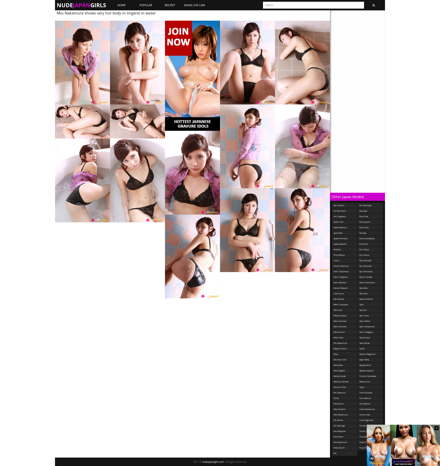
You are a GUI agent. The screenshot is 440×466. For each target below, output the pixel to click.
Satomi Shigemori (367, 354)
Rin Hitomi (338, 420)
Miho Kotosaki (340, 321)
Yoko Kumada (365, 392)
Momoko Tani (340, 359)
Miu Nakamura (340, 343)
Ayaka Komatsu (341, 238)
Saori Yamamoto (367, 326)
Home (121, 5)
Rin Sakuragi (339, 425)
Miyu (336, 354)
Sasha (362, 348)
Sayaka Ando (365, 365)
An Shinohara (340, 211)
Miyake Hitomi (340, 348)
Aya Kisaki (338, 233)
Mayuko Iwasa (340, 315)
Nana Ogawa (339, 370)
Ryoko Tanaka (365, 277)
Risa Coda (363, 216)
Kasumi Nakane (341, 288)
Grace (336, 260)
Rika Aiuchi (339, 403)
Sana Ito (363, 310)
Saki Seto (363, 293)
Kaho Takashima (341, 271)
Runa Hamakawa (367, 238)
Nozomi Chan (340, 387)
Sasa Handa (364, 343)
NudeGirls (81, 5)
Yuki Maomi (364, 403)
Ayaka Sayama (340, 244)
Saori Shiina (364, 321)
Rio (335, 453)
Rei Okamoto (340, 392)
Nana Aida (338, 365)
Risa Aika (363, 211)
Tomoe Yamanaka (367, 376)
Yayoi (361, 387)
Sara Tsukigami (366, 332)
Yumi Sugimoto (366, 420)
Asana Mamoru (340, 227)
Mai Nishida (339, 299)
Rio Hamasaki (365, 205)
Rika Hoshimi (339, 409)
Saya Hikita (364, 359)
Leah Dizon (339, 293)
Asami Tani (339, 222)
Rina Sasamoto (340, 442)
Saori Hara (364, 315)
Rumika (362, 233)
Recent (170, 5)
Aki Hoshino (339, 205)
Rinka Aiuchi (339, 447)
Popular (146, 5)
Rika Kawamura (341, 414)
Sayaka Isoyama (366, 370)
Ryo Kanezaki (365, 266)
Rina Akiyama (340, 431)
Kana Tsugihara (341, 277)
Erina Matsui (339, 255)
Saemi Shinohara (367, 282)
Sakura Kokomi (366, 299)
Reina (336, 398)
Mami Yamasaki (341, 304)
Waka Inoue (364, 381)
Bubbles (337, 249)
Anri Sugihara (340, 216)
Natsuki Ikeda (340, 376)
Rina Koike (338, 436)
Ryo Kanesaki (365, 260)
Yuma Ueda (364, 414)
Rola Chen (364, 227)
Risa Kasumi (364, 222)
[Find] (373, 5)
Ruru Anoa (364, 255)
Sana (361, 304)
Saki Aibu (363, 288)
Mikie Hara (338, 337)
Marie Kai (338, 310)
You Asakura (365, 398)
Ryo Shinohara (366, 271)
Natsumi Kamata (341, 381)
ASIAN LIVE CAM (194, 5)
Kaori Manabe (340, 282)
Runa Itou (363, 244)
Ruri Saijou (364, 249)
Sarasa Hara (364, 337)
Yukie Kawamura (367, 409)
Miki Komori (339, 332)
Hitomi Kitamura (341, 266)
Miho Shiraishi (340, 326)
